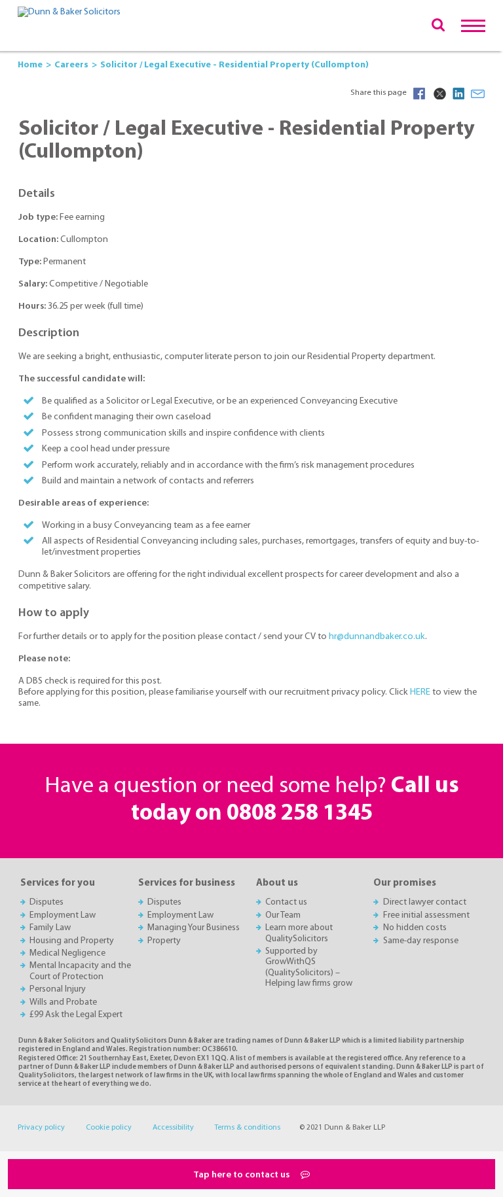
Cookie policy (109, 1128)
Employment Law (62, 915)
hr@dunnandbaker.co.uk (377, 637)
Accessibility (173, 1128)
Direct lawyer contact (424, 902)
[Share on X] (439, 93)
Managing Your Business (193, 928)
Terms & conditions (247, 1128)
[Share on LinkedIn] (458, 93)
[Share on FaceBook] (419, 93)
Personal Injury (57, 989)
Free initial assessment (426, 915)
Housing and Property (71, 941)
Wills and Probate (63, 1002)
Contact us (286, 902)
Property (164, 941)
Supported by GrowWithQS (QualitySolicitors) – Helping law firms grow (308, 967)
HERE (421, 692)
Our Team (283, 915)
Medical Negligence (67, 953)
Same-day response (420, 941)
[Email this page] (478, 93)
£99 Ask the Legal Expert (75, 1015)
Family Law (50, 928)
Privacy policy (41, 1128)
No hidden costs (415, 928)
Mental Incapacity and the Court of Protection (80, 971)
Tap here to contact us (242, 1175)
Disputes (46, 902)
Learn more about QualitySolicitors (299, 933)
